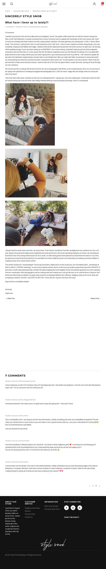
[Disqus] (53, 337)
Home (7, 11)
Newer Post (95, 298)
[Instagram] (73, 507)
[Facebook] (66, 507)
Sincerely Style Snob (21, 11)
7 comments (9, 27)
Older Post (11, 298)
